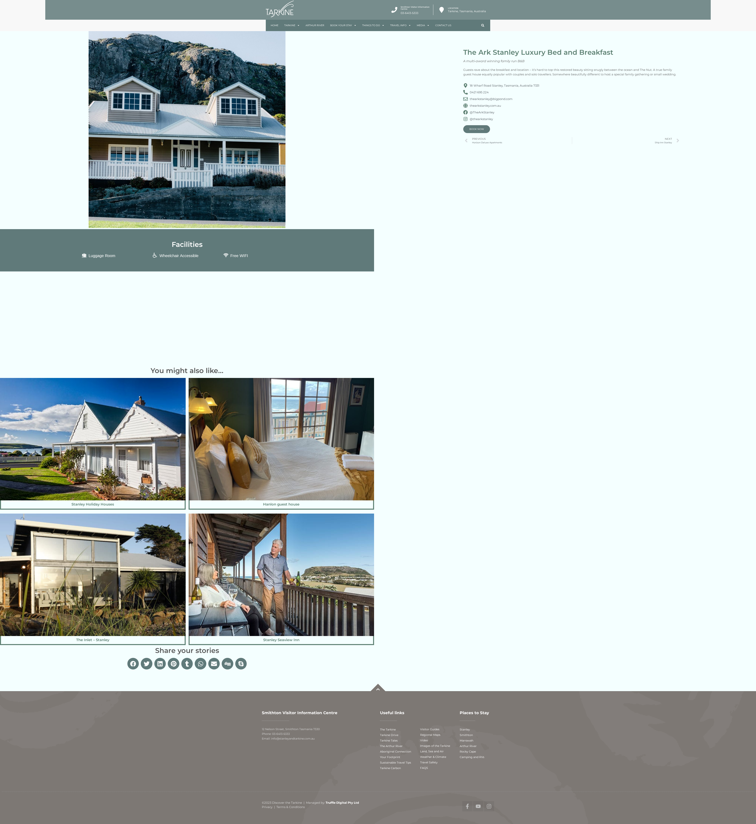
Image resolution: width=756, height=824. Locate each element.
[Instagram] (489, 806)
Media (421, 25)
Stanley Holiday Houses (92, 504)
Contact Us (443, 25)
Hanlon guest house (281, 504)
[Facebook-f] (467, 806)
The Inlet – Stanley (92, 640)
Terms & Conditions (290, 807)
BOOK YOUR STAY (341, 25)
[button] (483, 25)
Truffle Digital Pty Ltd (343, 803)
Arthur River (315, 25)
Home (274, 25)
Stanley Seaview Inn (281, 640)
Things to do (371, 25)
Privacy (267, 807)
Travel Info (398, 25)
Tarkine (289, 25)
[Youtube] (478, 806)
